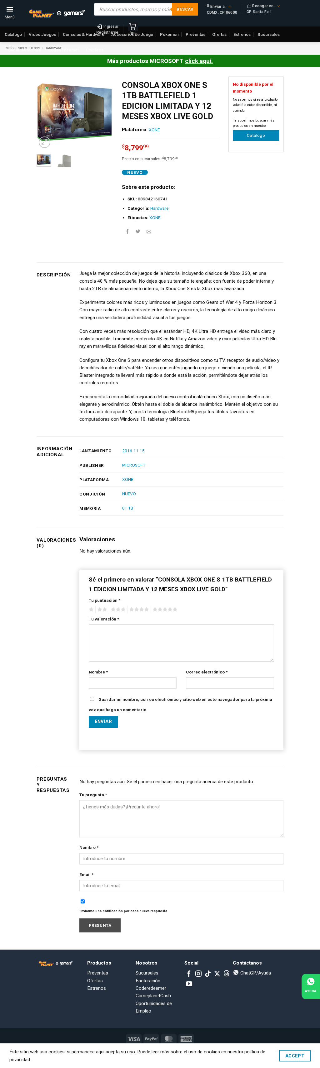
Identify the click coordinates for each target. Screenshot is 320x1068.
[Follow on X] (217, 974)
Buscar (185, 9)
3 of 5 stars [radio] (117, 610)
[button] (44, 142)
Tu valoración (104, 618)
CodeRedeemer (63, 49)
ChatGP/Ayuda (255, 973)
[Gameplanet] (56, 13)
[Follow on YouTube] (189, 984)
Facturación (148, 981)
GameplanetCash (24, 49)
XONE (154, 129)
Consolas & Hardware (83, 34)
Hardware (159, 208)
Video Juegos (42, 34)
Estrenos (96, 988)
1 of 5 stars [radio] (90, 610)
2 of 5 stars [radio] (101, 610)
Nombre (98, 671)
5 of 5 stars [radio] (164, 610)
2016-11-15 (133, 450)
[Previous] (46, 113)
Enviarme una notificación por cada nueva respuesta (123, 911)
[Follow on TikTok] (208, 974)
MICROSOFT (133, 464)
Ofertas (95, 981)
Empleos (94, 49)
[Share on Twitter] (138, 232)
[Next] (103, 113)
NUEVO (129, 493)
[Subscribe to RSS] (226, 974)
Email (86, 874)
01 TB (127, 507)
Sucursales (147, 973)
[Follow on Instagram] (198, 974)
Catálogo (13, 34)
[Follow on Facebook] (189, 974)
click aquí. (199, 61)
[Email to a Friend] (149, 232)
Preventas (97, 973)
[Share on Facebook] (127, 232)
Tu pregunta (93, 794)
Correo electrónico (207, 671)
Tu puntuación (104, 600)
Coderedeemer (151, 988)
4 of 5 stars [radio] (138, 610)
